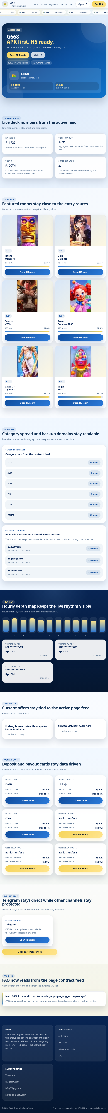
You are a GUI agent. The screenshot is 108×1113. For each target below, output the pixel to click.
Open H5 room (27, 272)
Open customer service (30, 951)
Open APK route (17, 55)
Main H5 (38, 55)
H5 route (62, 1042)
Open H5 (82, 4)
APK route (63, 1036)
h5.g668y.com (12, 1081)
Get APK (99, 4)
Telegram (10, 1075)
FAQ (72, 4)
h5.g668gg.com (13, 1088)
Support (64, 4)
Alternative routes (67, 1049)
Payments (53, 4)
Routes (44, 4)
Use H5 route (27, 800)
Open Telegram (27, 939)
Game (35, 4)
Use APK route (80, 834)
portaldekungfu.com (15, 1094)
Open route (93, 548)
